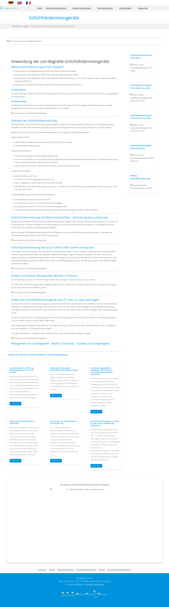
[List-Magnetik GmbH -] (9, 8)
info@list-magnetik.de (95, 584)
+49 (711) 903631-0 (77, 584)
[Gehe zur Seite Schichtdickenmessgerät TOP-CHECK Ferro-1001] (143, 98)
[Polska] (89, 594)
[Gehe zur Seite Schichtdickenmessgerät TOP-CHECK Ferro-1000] (143, 128)
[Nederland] (74, 594)
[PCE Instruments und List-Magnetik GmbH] (24, 41)
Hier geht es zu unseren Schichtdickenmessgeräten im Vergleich (84, 484)
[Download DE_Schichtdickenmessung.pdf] (143, 186)
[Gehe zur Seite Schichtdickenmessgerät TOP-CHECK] (143, 67)
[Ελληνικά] (80, 594)
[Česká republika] (96, 594)
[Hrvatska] (102, 594)
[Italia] (64, 594)
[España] (69, 594)
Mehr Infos (15, 404)
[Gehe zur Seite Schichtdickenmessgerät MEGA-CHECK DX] (143, 158)
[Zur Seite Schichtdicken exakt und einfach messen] (84, 522)
